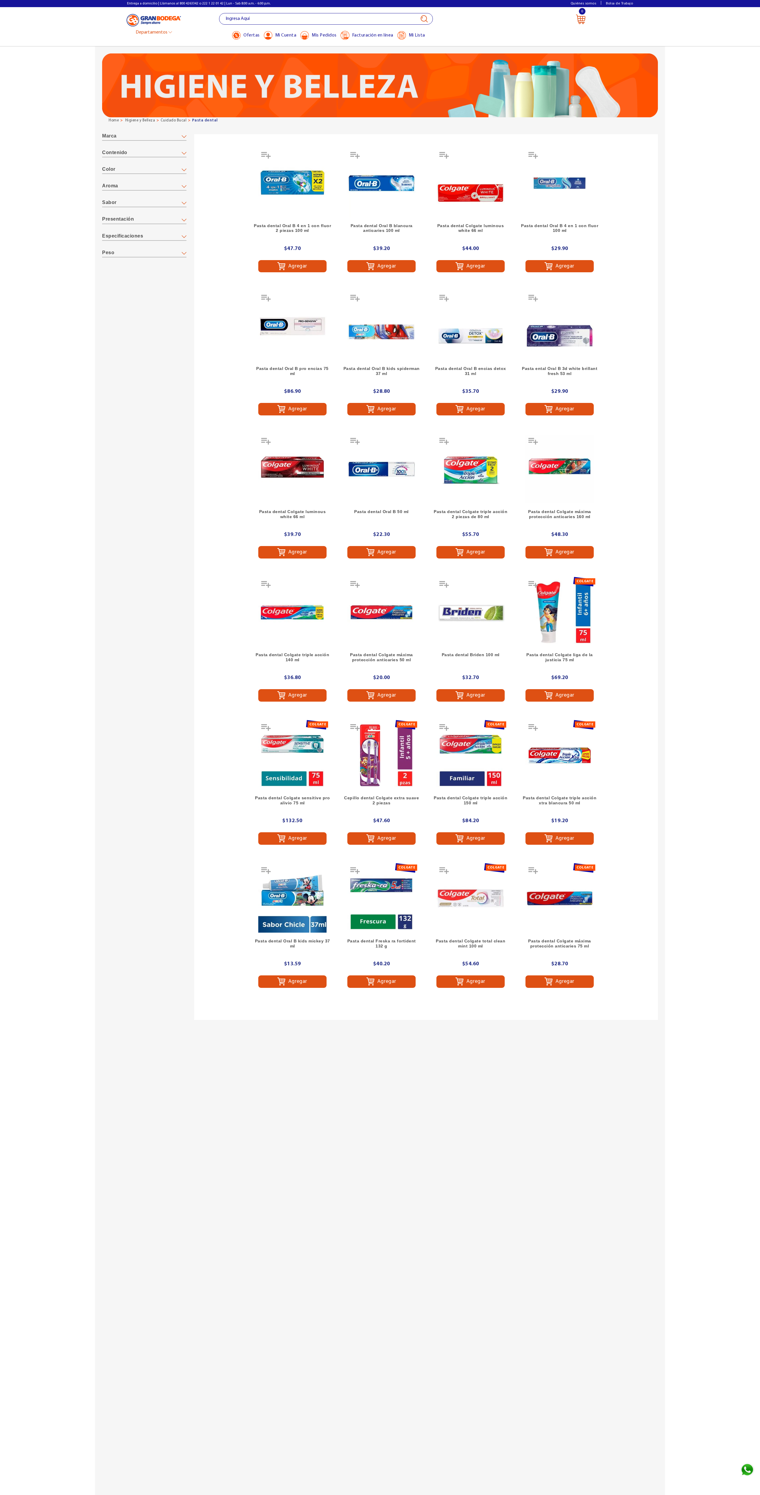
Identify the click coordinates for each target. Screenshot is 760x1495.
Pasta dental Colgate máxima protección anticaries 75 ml (559, 943)
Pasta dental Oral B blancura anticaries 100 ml (382, 228)
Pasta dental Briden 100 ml (471, 654)
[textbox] (326, 19)
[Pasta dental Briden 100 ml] (470, 612)
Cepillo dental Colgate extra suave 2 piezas (381, 800)
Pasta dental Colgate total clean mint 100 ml (470, 943)
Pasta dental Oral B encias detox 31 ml (470, 371)
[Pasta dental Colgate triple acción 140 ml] (292, 612)
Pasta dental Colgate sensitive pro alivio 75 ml (292, 800)
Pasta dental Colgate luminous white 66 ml (470, 228)
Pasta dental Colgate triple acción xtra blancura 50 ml (559, 800)
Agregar (297, 266)
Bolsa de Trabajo (619, 3)
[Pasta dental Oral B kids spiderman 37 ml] (381, 326)
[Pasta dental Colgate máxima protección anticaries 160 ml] (559, 469)
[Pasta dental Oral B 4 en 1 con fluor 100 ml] (559, 183)
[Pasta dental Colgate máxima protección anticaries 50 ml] (381, 612)
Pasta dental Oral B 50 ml (381, 511)
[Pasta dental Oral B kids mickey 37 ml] (292, 898)
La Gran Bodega (153, 19)
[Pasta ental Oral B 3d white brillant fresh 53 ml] (559, 326)
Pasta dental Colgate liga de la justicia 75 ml (559, 657)
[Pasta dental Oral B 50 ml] (381, 469)
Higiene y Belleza (140, 120)
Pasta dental (205, 120)
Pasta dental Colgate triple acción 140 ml (292, 657)
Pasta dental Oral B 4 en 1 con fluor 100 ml (559, 228)
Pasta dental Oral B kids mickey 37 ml (292, 943)
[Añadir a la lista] (266, 157)
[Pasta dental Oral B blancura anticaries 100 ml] (381, 183)
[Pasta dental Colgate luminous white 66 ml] (470, 183)
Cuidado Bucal (174, 120)
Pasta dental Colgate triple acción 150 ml (470, 800)
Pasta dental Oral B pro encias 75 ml (292, 371)
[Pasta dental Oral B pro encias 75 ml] (292, 326)
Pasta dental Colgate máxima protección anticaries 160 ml (559, 514)
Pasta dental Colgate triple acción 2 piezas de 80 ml (470, 514)
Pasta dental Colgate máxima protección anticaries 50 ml (381, 657)
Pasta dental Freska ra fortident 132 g (381, 943)
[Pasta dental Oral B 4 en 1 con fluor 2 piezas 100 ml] (292, 183)
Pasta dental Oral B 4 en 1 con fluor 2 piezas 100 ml (292, 228)
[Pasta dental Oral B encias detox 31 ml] (470, 326)
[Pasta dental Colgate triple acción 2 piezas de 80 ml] (470, 469)
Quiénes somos (583, 3)
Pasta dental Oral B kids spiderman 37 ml (381, 371)
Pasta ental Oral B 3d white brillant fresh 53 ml (559, 371)
